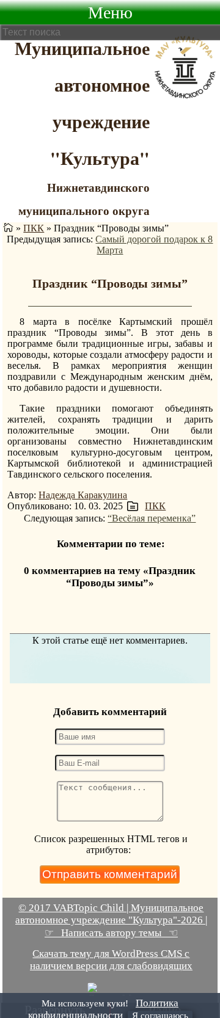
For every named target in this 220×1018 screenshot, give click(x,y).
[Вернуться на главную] (8, 228)
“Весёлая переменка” (152, 518)
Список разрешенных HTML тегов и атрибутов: (111, 844)
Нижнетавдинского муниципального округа (84, 199)
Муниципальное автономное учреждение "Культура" (82, 102)
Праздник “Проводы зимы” (110, 283)
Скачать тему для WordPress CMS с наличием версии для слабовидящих (111, 960)
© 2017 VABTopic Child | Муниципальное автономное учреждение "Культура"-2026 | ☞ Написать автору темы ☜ (111, 920)
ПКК (33, 228)
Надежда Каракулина (82, 495)
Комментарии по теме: (111, 544)
